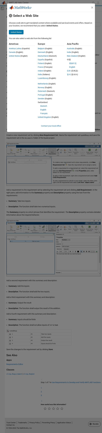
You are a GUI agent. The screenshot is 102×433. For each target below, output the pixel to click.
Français (43, 113)
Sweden (41, 99)
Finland (41, 63)
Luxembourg (43, 78)
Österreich (42, 91)
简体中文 (73, 63)
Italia (40, 74)
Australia (70, 48)
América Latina (15, 48)
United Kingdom (44, 117)
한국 (69, 74)
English (43, 110)
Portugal (41, 95)
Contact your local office (51, 126)
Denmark (41, 52)
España (41, 60)
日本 (69, 71)
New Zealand (72, 56)
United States (14, 56)
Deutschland (43, 56)
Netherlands (43, 84)
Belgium (41, 48)
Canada (12, 52)
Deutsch (43, 106)
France (41, 67)
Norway (41, 87)
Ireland (41, 71)
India (69, 52)
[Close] (92, 7)
